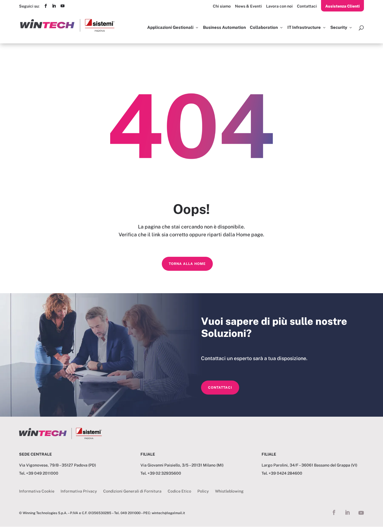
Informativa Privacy (79, 491)
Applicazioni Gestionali (170, 27)
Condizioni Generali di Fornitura (132, 491)
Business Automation (224, 27)
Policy (203, 491)
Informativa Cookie (36, 491)
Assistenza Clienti (342, 6)
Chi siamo (222, 6)
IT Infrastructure (304, 27)
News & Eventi (248, 6)
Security (338, 27)
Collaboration (264, 27)
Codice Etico (179, 491)
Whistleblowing (229, 491)
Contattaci (307, 6)
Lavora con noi (279, 6)
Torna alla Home (187, 264)
